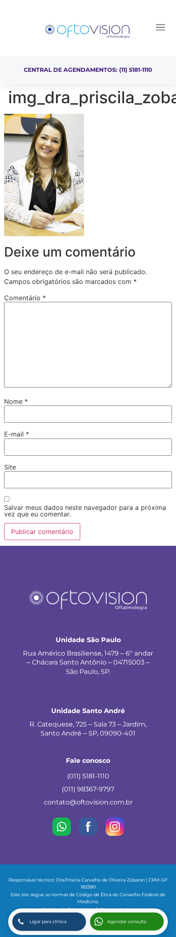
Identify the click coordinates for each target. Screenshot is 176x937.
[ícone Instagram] (115, 826)
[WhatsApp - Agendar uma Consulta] (61, 826)
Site (10, 467)
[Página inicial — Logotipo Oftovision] (87, 30)
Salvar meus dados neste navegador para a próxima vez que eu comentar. (85, 510)
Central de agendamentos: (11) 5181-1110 (88, 69)
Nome (16, 401)
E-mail (16, 434)
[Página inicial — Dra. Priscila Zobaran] (44, 234)
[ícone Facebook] (88, 826)
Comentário (25, 298)
